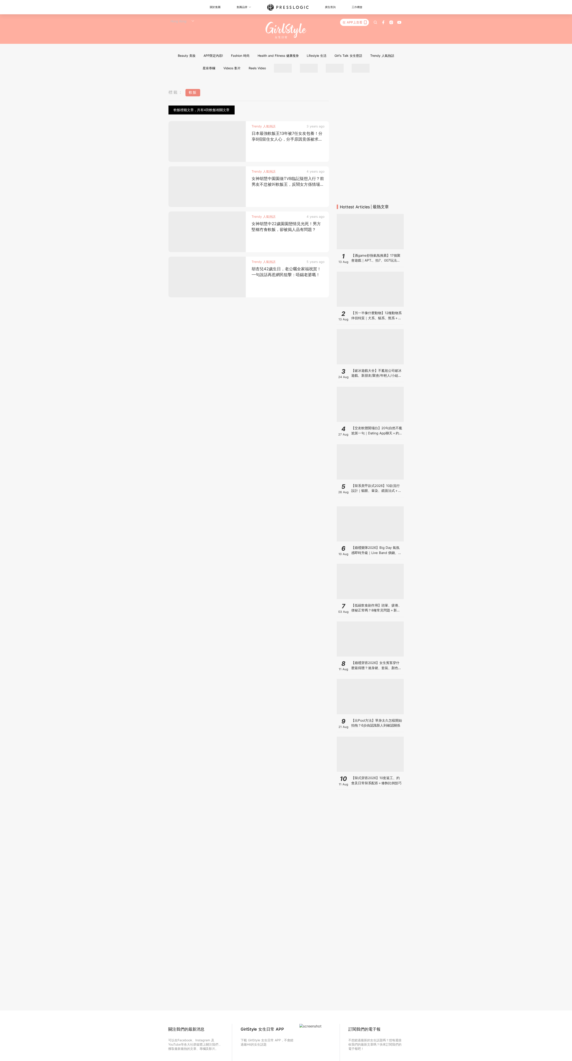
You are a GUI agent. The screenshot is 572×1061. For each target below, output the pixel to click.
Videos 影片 (232, 68)
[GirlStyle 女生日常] (286, 30)
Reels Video (257, 68)
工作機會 (357, 7)
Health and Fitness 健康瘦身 (278, 55)
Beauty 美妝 (187, 55)
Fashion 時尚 (240, 55)
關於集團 (215, 7)
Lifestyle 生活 (316, 55)
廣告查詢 (330, 7)
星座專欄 (209, 68)
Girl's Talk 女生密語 (348, 55)
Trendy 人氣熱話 (382, 55)
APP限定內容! (213, 55)
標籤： (175, 92)
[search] (375, 22)
